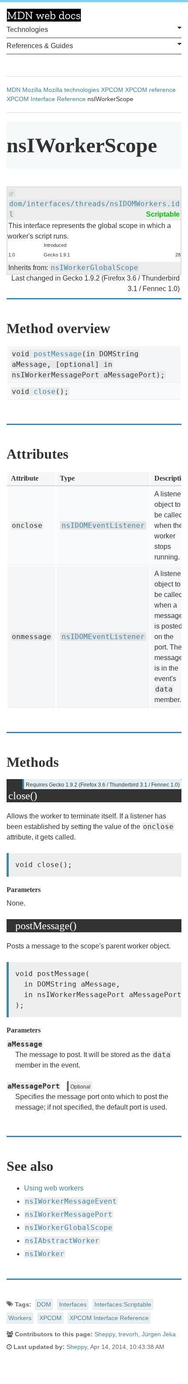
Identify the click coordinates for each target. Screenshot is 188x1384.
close (45, 391)
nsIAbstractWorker (62, 1240)
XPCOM (112, 89)
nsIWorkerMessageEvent (71, 1201)
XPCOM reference (150, 89)
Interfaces (73, 1304)
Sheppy (104, 1334)
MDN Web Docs (44, 15)
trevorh (128, 1334)
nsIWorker (44, 1254)
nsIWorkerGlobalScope (94, 267)
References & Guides (40, 45)
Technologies (27, 29)
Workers (19, 1317)
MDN (14, 89)
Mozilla (32, 89)
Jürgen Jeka (159, 1334)
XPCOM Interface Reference (46, 98)
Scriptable (163, 214)
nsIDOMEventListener (103, 525)
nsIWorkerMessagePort (68, 1214)
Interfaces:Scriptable (122, 1304)
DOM (44, 1304)
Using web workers (54, 1188)
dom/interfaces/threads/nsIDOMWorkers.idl (94, 209)
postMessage (58, 354)
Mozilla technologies (71, 89)
